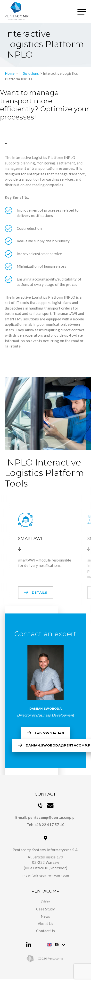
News (45, 916)
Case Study (45, 909)
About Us (45, 923)
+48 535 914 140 (49, 733)
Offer (45, 902)
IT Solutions (28, 73)
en (57, 944)
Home (10, 73)
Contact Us (45, 931)
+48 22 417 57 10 (49, 824)
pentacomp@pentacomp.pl (52, 817)
